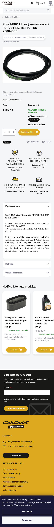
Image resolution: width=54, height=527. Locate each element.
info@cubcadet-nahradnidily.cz (20, 442)
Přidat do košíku (26, 132)
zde (30, 505)
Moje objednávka (9, 490)
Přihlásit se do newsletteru (16, 408)
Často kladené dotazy (11, 473)
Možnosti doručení (36, 125)
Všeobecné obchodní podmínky (15, 482)
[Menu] (50, 3)
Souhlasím (27, 520)
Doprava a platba (10, 469)
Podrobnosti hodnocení (36, 37)
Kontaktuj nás (16, 455)
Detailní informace (11, 100)
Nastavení (27, 511)
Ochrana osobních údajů (13, 486)
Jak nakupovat (9, 478)
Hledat (48, 10)
